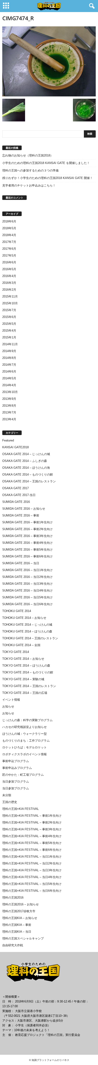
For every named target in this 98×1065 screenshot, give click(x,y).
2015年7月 (9, 310)
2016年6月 (9, 262)
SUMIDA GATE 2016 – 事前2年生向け (27, 529)
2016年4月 (9, 276)
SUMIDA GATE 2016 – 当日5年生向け (27, 597)
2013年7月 (9, 412)
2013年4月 (9, 419)
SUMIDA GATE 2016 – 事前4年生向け (27, 542)
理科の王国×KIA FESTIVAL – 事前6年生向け (32, 849)
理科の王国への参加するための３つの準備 (30, 170)
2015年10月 (10, 303)
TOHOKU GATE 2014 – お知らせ (24, 617)
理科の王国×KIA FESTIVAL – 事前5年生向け (32, 843)
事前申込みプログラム (17, 768)
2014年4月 (9, 385)
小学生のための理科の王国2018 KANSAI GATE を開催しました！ (46, 163)
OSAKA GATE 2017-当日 (19, 495)
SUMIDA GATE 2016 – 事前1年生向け (27, 522)
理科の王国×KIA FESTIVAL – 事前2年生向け (32, 822)
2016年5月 (9, 269)
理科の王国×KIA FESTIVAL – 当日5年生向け (32, 884)
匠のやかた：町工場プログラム (23, 774)
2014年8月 (9, 358)
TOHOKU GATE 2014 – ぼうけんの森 (27, 631)
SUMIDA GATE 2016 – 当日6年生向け (27, 604)
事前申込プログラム (15, 761)
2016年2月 (9, 289)
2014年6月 (9, 371)
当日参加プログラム (15, 781)
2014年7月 (9, 364)
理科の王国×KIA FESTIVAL (20, 809)
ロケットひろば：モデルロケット (24, 747)
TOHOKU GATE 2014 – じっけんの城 (27, 624)
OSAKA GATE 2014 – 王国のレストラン (29, 481)
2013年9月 (9, 398)
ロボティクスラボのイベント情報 (24, 754)
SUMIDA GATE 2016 (16, 502)
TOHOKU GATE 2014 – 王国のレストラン (30, 638)
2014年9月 (9, 351)
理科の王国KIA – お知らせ (19, 918)
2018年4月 (9, 235)
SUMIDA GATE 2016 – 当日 (20, 563)
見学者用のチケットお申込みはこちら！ (29, 185)
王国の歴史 (9, 802)
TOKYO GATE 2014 (15, 652)
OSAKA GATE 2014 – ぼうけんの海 (26, 467)
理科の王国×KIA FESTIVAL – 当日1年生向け (32, 856)
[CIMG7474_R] (49, 61)
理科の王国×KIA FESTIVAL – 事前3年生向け (32, 829)
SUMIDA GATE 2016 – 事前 (20, 515)
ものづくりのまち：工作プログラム (26, 740)
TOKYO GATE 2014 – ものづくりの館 (27, 672)
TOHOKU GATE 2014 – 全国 (21, 645)
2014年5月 (9, 378)
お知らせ (8, 706)
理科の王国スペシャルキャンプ (23, 938)
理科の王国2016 (12, 897)
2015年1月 (9, 337)
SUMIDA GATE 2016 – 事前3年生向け (27, 536)
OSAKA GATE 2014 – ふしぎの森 (24, 461)
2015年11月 (10, 296)
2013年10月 (10, 392)
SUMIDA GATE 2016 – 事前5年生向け (27, 549)
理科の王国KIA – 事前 (16, 925)
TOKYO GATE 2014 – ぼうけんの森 (26, 665)
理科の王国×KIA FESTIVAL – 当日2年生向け (32, 863)
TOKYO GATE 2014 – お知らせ (23, 658)
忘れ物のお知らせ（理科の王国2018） (27, 155)
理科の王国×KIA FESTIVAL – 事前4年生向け (32, 836)
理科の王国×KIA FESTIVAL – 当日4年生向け (32, 877)
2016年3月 (9, 283)
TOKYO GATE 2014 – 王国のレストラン (29, 686)
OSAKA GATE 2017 (15, 488)
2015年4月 (9, 330)
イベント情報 (11, 699)
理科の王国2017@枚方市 (18, 911)
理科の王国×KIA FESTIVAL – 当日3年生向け (32, 870)
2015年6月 (9, 317)
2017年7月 (9, 242)
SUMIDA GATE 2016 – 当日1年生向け (27, 570)
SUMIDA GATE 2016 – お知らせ (23, 508)
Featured (8, 440)
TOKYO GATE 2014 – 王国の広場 (24, 693)
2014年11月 (10, 344)
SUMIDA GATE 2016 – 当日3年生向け (27, 583)
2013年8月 (9, 405)
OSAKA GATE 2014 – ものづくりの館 (27, 474)
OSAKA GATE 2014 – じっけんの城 (26, 454)
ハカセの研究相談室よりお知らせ (24, 727)
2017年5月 (9, 255)
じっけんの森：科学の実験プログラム (27, 720)
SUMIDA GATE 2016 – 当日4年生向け (27, 590)
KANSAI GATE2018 (15, 447)
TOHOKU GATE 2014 (16, 611)
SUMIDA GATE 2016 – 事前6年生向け (27, 556)
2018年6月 (9, 221)
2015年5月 (9, 323)
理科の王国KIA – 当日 (16, 931)
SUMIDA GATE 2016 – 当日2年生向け (27, 577)
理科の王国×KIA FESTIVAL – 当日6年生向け (32, 890)
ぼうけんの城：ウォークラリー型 (24, 733)
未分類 (6, 795)
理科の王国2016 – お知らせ (20, 904)
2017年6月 (9, 248)
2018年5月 (9, 228)
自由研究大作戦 (12, 945)
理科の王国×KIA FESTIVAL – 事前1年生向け (32, 815)
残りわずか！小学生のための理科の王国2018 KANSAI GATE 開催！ (47, 178)
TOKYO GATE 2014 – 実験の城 (23, 679)
